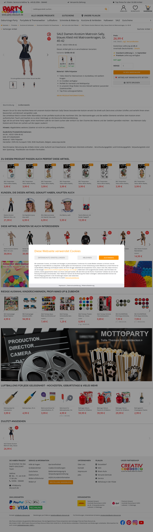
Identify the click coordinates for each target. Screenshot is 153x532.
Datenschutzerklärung (74, 285)
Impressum (62, 285)
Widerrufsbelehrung (88, 285)
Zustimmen (109, 258)
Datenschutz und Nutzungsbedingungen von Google (60, 270)
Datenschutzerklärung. (72, 278)
